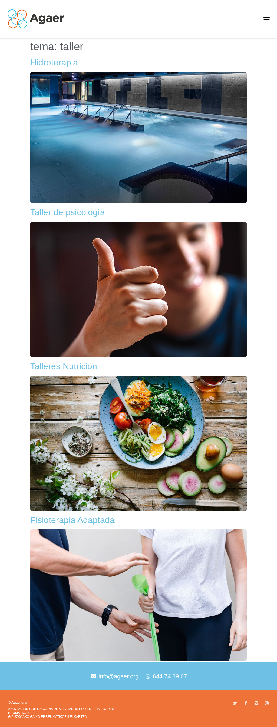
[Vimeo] (256, 703)
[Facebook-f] (246, 703)
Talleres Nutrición (63, 366)
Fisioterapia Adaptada (72, 520)
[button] (266, 19)
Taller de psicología (67, 212)
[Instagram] (267, 703)
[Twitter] (235, 703)
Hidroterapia (54, 62)
